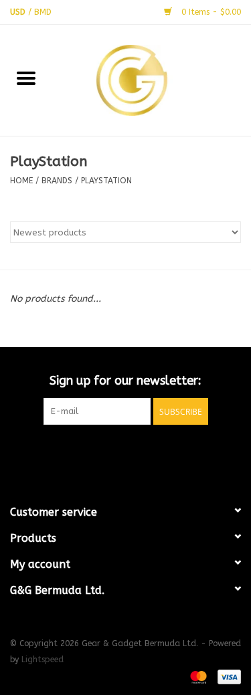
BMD (43, 12)
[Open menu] (26, 77)
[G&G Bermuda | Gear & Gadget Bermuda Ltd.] (151, 79)
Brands (56, 180)
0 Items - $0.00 (210, 12)
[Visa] (227, 676)
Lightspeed (42, 659)
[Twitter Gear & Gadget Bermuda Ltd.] (126, 452)
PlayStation (106, 180)
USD (19, 12)
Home (21, 180)
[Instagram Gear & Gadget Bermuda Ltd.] (150, 452)
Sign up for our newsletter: (125, 381)
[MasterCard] (197, 676)
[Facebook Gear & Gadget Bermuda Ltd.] (101, 452)
